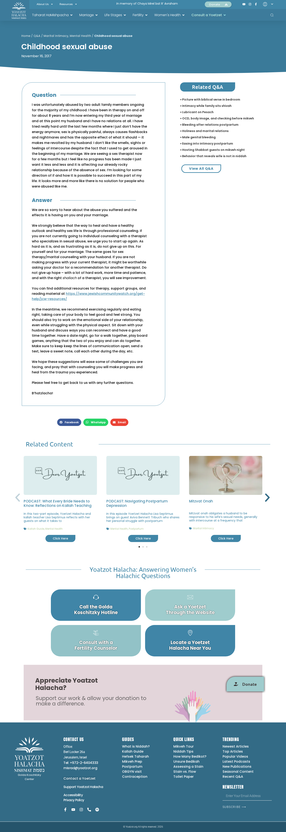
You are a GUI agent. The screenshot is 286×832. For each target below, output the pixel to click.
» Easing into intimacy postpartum (206, 143)
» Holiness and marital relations (204, 131)
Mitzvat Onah (201, 501)
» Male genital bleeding (198, 137)
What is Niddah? (136, 746)
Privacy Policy (73, 800)
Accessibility (73, 795)
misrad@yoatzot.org (80, 768)
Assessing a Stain (188, 766)
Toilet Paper (183, 776)
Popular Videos (235, 756)
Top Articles (233, 751)
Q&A (36, 36)
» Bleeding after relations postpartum (209, 125)
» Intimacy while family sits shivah (206, 106)
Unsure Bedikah (186, 761)
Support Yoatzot (76, 786)
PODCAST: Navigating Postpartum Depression (137, 503)
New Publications (237, 766)
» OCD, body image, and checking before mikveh (217, 118)
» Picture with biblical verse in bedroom (210, 99)
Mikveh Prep (132, 761)
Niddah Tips (183, 751)
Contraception (134, 776)
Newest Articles (236, 746)
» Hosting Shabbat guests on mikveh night (212, 150)
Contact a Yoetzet (79, 778)
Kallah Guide (36, 529)
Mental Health (80, 36)
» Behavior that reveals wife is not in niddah (213, 156)
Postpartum (136, 529)
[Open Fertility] (146, 15)
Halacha (96, 786)
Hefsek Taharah (135, 756)
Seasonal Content (238, 771)
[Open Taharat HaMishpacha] (71, 15)
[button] (69, 422)
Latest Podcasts (236, 761)
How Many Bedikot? (189, 756)
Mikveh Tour (183, 746)
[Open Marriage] (96, 15)
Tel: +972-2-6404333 (80, 762)
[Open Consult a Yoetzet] (224, 15)
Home (25, 36)
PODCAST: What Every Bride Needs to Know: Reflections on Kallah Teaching (57, 503)
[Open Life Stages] (124, 15)
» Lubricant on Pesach (197, 112)
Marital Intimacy (56, 36)
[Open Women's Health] (183, 15)
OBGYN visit (132, 771)
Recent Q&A (233, 776)
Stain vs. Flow (185, 771)
